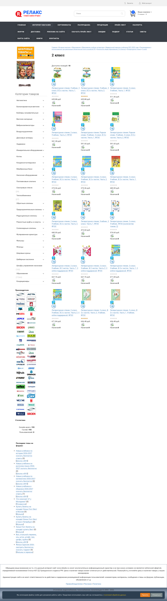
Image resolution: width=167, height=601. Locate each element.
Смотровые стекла (24, 188)
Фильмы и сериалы (24, 552)
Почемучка (21, 504)
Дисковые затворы (24, 138)
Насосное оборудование (26, 175)
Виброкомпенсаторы (25, 125)
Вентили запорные (24, 119)
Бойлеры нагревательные (27, 113)
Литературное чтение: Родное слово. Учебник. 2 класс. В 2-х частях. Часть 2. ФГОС (122, 135)
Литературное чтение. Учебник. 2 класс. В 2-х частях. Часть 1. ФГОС (66, 90)
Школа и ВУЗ (21, 461)
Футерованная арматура (26, 234)
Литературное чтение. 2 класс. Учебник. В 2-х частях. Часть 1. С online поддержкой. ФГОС (124, 268)
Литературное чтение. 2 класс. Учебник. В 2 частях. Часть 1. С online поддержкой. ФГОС (65, 268)
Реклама (87, 584)
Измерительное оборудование (29, 150)
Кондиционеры (22, 281)
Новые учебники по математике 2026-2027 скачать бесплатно (25, 478)
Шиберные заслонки (25, 259)
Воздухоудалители (24, 131)
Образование (22, 273)
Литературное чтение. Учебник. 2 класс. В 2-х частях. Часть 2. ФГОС (95, 90)
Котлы (19, 156)
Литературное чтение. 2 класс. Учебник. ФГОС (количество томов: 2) (123, 223)
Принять (145, 595)
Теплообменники (23, 195)
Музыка (19, 514)
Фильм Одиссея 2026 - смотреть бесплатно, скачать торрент (25, 547)
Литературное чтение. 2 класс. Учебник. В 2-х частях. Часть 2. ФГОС (94, 179)
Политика (97, 584)
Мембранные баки (24, 169)
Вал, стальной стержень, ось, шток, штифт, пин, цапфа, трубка (26, 537)
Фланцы (19, 247)
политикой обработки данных (115, 595)
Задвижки (20, 144)
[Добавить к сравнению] (54, 84)
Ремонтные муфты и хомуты (28, 222)
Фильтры (20, 241)
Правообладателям (74, 584)
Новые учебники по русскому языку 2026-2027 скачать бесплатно (26, 466)
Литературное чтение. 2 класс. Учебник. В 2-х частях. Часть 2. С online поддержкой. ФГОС (66, 312)
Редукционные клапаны (26, 216)
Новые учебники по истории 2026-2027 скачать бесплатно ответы (24, 454)
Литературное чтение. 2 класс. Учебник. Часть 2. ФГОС (64, 133)
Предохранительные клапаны (29, 209)
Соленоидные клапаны (26, 228)
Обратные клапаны (24, 203)
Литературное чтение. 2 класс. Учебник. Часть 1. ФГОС (123, 89)
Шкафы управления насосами (29, 266)
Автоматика (21, 100)
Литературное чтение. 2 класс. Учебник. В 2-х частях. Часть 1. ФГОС (65, 179)
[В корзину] (53, 102)
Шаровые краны (23, 253)
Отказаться (156, 595)
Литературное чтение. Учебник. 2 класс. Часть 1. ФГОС (95, 222)
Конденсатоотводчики (26, 163)
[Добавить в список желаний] (53, 80)
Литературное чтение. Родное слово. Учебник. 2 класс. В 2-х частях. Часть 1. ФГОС (93, 135)
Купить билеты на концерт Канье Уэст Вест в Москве (26, 509)
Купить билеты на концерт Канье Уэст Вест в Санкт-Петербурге (26, 519)
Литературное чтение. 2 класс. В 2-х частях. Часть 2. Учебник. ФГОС (94, 312)
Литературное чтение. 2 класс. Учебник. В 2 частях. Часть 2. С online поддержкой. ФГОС (94, 268)
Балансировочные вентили (27, 107)
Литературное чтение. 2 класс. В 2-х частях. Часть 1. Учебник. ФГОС (123, 312)
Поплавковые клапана (26, 181)
